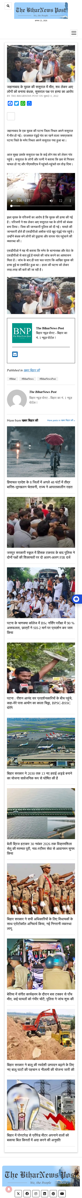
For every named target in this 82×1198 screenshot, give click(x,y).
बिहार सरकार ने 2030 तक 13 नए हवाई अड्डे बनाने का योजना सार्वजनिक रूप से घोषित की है (39, 775)
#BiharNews (28, 379)
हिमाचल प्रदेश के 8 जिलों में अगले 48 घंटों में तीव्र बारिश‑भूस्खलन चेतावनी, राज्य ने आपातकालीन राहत (39, 484)
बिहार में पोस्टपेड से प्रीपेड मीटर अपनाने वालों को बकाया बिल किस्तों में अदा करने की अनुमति (38, 1137)
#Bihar (12, 379)
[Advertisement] (41, 187)
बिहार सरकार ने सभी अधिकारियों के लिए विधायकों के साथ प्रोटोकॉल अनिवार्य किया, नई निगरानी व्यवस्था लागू (40, 924)
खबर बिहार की (31, 370)
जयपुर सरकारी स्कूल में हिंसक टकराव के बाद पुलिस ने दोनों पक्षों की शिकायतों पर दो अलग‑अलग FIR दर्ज (41, 555)
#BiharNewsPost (48, 379)
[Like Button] (11, 116)
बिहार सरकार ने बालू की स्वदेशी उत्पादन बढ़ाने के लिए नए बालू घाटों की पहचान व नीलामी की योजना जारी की (40, 1067)
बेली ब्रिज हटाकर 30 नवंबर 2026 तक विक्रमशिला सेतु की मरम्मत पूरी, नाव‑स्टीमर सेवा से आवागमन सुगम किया (40, 848)
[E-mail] (15, 355)
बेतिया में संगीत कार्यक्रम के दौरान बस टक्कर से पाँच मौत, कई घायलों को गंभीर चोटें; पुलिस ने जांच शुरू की (40, 996)
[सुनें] (77, 599)
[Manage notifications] (9, 1189)
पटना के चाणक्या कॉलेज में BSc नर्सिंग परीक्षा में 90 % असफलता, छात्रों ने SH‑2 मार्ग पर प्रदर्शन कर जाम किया (40, 628)
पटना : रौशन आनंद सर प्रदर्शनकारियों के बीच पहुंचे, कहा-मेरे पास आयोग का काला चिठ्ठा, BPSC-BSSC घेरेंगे (39, 703)
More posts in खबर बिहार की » (61, 420)
